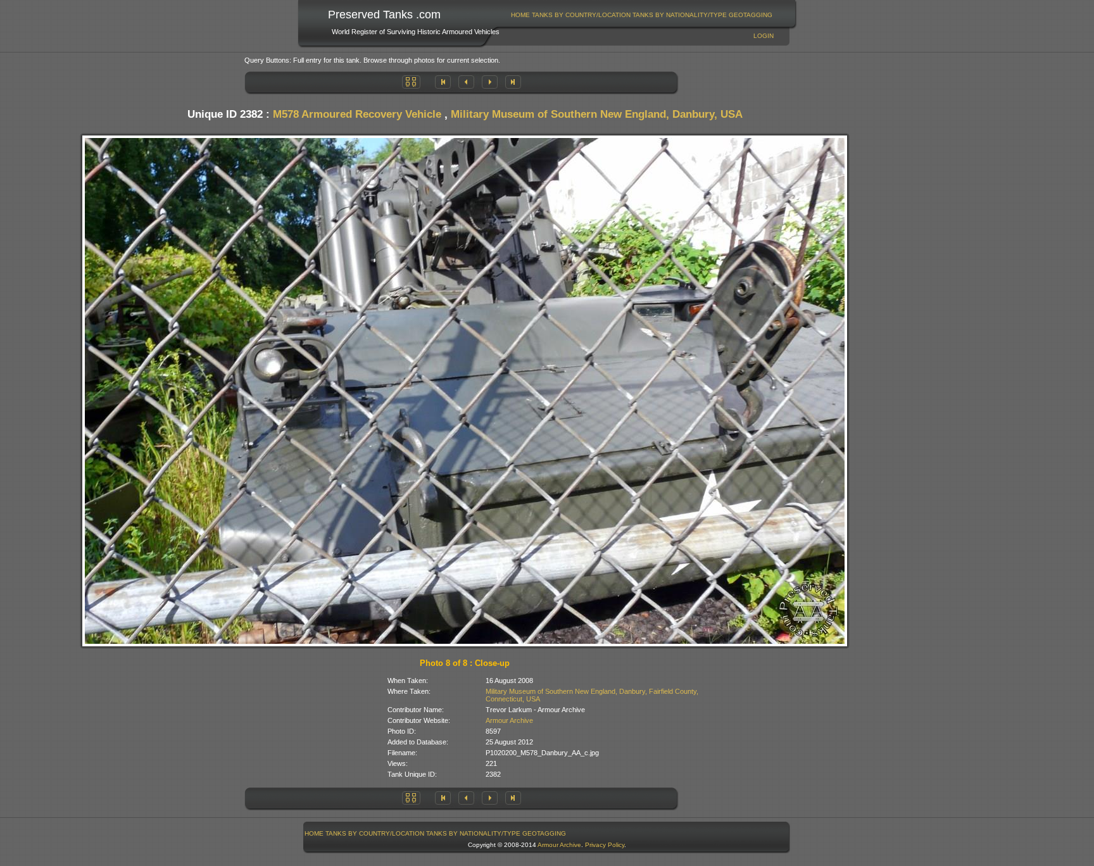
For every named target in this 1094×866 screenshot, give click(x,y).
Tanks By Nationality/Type (679, 14)
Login (763, 35)
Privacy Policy (604, 844)
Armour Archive (509, 720)
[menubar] (642, 15)
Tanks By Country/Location (581, 14)
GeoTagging (750, 14)
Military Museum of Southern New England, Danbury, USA (597, 114)
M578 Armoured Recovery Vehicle (357, 114)
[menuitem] (520, 15)
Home (520, 14)
